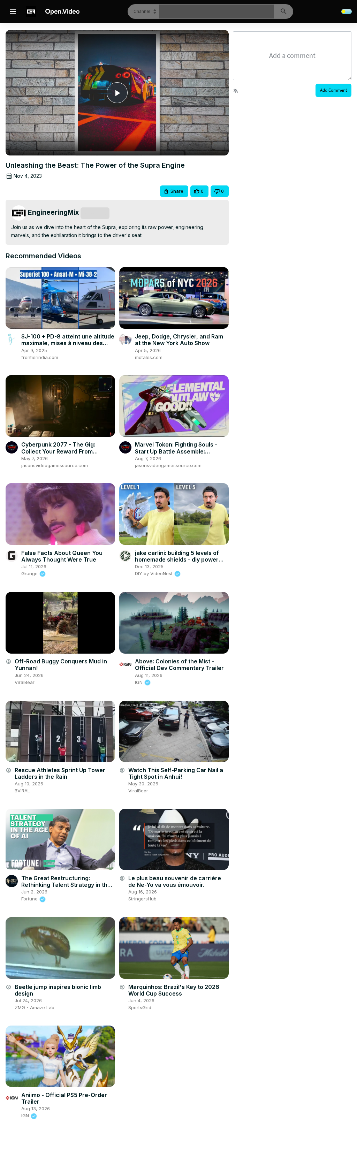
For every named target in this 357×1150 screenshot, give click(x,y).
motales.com (148, 357)
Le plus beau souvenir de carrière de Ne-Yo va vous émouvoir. (174, 881)
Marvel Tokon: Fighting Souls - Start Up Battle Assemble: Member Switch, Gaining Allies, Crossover (177, 454)
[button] (174, 191)
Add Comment (333, 90)
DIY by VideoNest (154, 573)
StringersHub (142, 898)
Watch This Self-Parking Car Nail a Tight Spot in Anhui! (175, 773)
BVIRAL (22, 790)
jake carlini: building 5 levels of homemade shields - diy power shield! (177, 559)
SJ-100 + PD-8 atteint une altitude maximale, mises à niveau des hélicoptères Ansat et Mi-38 (67, 343)
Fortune (30, 898)
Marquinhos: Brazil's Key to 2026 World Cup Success (173, 990)
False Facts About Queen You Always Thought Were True (61, 556)
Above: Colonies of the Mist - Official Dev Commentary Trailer (179, 664)
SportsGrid (139, 1007)
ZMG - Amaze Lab (34, 1007)
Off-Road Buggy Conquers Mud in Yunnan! (61, 664)
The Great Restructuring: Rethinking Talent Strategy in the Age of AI (66, 885)
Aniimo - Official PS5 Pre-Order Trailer (64, 1098)
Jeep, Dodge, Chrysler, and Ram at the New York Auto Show (179, 339)
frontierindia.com (39, 357)
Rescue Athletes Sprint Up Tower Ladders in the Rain (60, 773)
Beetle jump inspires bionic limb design (58, 990)
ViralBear (25, 682)
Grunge (30, 573)
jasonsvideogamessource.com (54, 465)
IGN (139, 682)
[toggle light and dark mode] (346, 11)
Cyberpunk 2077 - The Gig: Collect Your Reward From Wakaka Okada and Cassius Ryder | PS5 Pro (59, 454)
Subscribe (95, 213)
